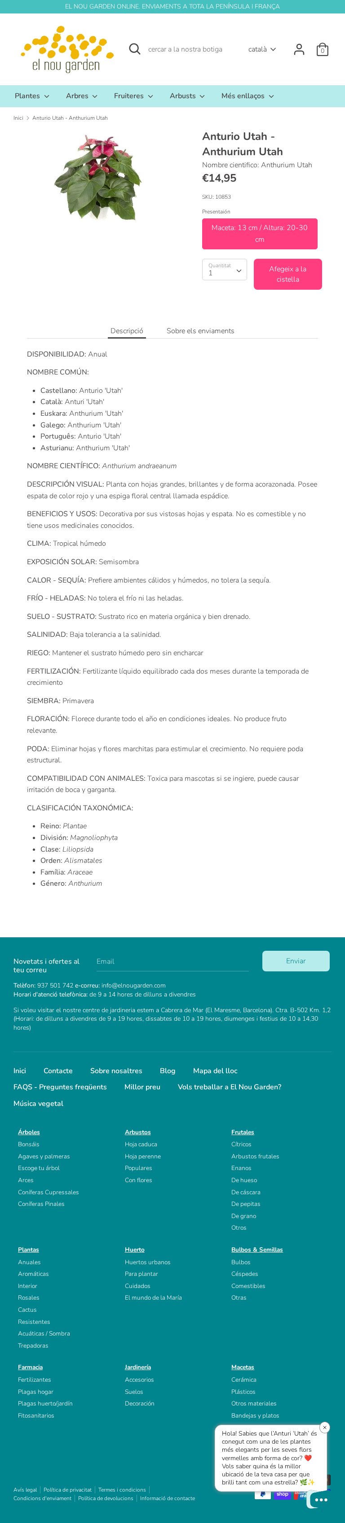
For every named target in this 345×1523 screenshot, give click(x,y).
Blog (168, 1071)
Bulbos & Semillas (257, 1249)
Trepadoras (33, 1345)
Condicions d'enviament (42, 1498)
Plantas (28, 1249)
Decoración (140, 1403)
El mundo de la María (153, 1297)
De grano (243, 1216)
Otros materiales (254, 1403)
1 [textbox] (210, 273)
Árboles (29, 1132)
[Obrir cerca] (135, 49)
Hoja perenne (143, 1156)
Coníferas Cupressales (48, 1192)
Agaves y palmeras (44, 1156)
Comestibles (248, 1286)
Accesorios (139, 1379)
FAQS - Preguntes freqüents (60, 1087)
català (257, 49)
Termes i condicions (122, 1489)
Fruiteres (130, 96)
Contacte (58, 1071)
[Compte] (299, 46)
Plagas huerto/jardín (45, 1403)
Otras (239, 1297)
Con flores (138, 1180)
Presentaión (216, 211)
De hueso (244, 1180)
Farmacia (30, 1367)
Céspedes (244, 1274)
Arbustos (138, 1132)
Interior (27, 1286)
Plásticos (243, 1392)
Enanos (241, 1168)
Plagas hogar (35, 1392)
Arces (26, 1180)
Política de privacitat (68, 1489)
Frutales (242, 1132)
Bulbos (241, 1262)
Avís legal (25, 1489)
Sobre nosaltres (116, 1071)
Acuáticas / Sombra (44, 1333)
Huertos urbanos (148, 1262)
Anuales (29, 1262)
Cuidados (137, 1286)
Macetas (242, 1367)
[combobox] (224, 269)
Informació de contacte (167, 1498)
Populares (138, 1168)
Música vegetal (38, 1104)
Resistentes (34, 1322)
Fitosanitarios (36, 1415)
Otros (239, 1227)
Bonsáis (29, 1144)
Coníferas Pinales (41, 1204)
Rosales (29, 1297)
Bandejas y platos (255, 1415)
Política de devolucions (105, 1498)
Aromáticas (33, 1274)
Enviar (295, 961)
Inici (19, 1071)
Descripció (127, 331)
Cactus (27, 1309)
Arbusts (184, 96)
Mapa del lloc (215, 1071)
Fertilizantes (34, 1379)
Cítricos (241, 1144)
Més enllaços (243, 96)
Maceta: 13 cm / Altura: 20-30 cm (260, 233)
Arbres (78, 96)
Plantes (28, 96)
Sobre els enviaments (200, 331)
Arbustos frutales (255, 1156)
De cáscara (246, 1192)
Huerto (135, 1249)
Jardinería (138, 1367)
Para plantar (141, 1274)
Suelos (134, 1392)
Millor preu (142, 1087)
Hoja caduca (141, 1144)
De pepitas (246, 1204)
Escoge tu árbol (39, 1168)
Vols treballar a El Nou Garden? (229, 1087)
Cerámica (244, 1379)
